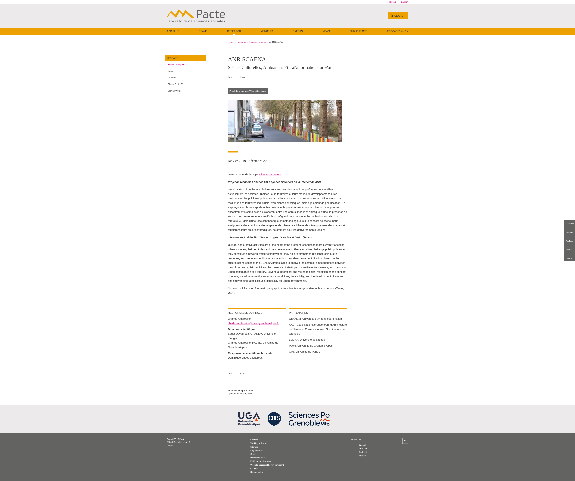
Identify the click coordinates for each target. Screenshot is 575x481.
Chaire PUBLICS (175, 84)
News (326, 31)
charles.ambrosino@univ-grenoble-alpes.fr (253, 323)
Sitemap (254, 447)
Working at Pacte (258, 443)
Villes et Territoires (270, 174)
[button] (249, 77)
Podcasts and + (397, 31)
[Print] (236, 77)
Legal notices (256, 450)
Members (267, 31)
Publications (358, 31)
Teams (203, 31)
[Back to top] (405, 441)
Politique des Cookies (260, 461)
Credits (253, 454)
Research (234, 31)
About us (173, 31)
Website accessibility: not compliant (267, 465)
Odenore (172, 77)
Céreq (171, 71)
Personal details (257, 457)
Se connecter (256, 472)
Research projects (257, 42)
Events (298, 31)
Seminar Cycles (175, 91)
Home (231, 42)
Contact (254, 439)
